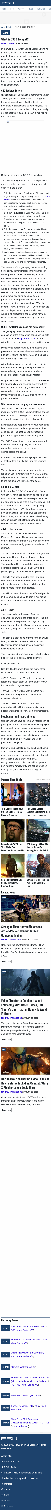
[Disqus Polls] (25, 1149)
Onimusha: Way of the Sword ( (26, 1353)
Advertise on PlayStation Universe (20, 1478)
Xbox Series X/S (25, 1330)
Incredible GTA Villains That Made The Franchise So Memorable (12, 847)
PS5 (12, 8)
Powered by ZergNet (43, 779)
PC (43, 1326)
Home (4, 8)
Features (41, 8)
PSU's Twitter (10, 1467)
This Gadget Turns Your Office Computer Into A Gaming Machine (12, 811)
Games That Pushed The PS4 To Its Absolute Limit (37, 883)
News (31, 8)
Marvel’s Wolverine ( (21, 1367)
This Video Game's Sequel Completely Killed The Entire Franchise (38, 811)
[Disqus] (25, 1213)
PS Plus (21, 8)
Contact (7, 1484)
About (6, 1489)
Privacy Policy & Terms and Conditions (22, 1472)
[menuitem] (4, 9)
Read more (6, 961)
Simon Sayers (7, 44)
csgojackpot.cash (26, 338)
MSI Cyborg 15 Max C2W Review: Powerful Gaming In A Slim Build (37, 847)
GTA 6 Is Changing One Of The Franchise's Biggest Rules (11, 883)
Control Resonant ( (20, 1406)
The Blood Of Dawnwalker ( (24, 1339)
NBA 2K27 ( (17, 1326)
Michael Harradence (11, 940)
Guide (5, 33)
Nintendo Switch (20, 1381)
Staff (6, 1495)
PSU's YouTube (11, 1461)
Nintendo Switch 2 (31, 1326)
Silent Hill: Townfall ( (21, 1395)
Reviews (8, 1506)
